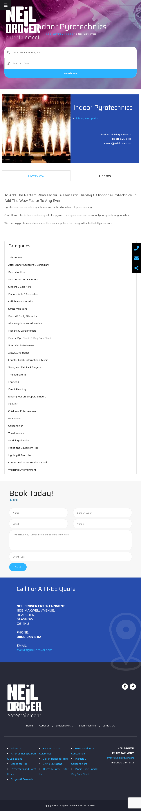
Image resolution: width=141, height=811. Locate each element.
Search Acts (70, 73)
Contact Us (109, 725)
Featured (13, 382)
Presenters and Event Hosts (24, 279)
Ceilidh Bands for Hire (20, 301)
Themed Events (17, 375)
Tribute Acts (15, 257)
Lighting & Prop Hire (86, 118)
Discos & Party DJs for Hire (23, 316)
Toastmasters (16, 433)
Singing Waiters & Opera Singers (27, 397)
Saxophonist (15, 426)
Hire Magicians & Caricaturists (25, 323)
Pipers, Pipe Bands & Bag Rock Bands (30, 338)
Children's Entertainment (22, 411)
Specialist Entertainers (21, 345)
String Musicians (17, 309)
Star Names (15, 418)
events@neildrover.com (34, 650)
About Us (44, 725)
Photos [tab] (105, 176)
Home (29, 725)
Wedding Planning (19, 440)
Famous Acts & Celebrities (23, 294)
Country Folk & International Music (28, 360)
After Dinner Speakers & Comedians (29, 265)
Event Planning (17, 389)
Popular (12, 404)
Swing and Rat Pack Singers (24, 367)
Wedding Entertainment (22, 470)
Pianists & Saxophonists (22, 331)
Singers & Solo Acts (19, 287)
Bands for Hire (16, 272)
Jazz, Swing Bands (19, 353)
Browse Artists (64, 725)
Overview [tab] (36, 176)
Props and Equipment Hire (23, 448)
